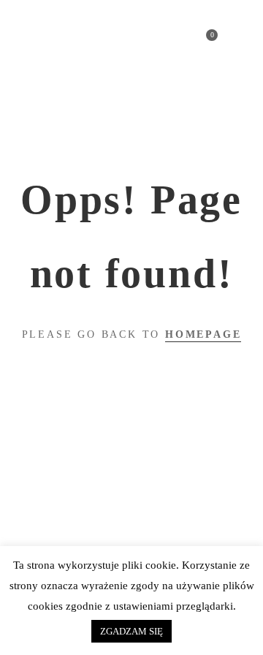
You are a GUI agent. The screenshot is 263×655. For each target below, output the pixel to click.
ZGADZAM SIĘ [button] (131, 631)
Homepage (203, 334)
